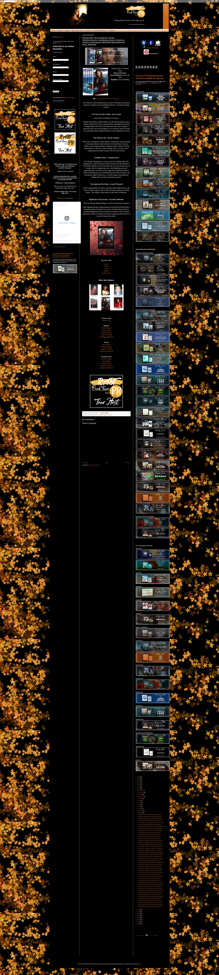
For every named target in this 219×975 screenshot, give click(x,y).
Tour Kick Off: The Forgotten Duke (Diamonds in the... (150, 820)
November (140, 792)
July (139, 800)
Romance (111, 414)
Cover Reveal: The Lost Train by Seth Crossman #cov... (151, 822)
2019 (138, 909)
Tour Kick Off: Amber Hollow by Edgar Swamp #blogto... (151, 896)
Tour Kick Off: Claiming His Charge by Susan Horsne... (150, 840)
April (139, 806)
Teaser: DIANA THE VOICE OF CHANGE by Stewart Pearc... (152, 826)
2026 (138, 777)
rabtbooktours (69, 240)
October (140, 794)
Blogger (139, 964)
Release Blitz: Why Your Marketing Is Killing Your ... (150, 880)
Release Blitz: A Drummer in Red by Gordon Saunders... (151, 884)
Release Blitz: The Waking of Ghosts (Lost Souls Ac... (150, 850)
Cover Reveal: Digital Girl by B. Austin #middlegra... (150, 824)
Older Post (127, 462)
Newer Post (85, 462)
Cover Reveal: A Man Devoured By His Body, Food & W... (151, 890)
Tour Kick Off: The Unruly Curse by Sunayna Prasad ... (150, 864)
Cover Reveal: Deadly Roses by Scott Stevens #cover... (151, 872)
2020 (138, 789)
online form (60, 37)
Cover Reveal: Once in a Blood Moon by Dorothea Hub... (151, 852)
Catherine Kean (106, 332)
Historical (88, 414)
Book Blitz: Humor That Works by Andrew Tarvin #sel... (150, 902)
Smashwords (106, 273)
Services (67, 30)
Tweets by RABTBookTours (59, 246)
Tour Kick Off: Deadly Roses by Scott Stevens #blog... (150, 830)
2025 (138, 779)
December (140, 790)
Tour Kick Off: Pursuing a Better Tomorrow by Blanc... (150, 898)
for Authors (59, 42)
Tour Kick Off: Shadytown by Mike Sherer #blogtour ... (150, 844)
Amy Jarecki (106, 330)
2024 (138, 781)
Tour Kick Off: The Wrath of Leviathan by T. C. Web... (150, 866)
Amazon (106, 264)
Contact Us (89, 30)
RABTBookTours (58, 240)
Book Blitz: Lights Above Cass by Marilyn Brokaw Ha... (150, 818)
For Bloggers (111, 30)
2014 (138, 919)
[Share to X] (104, 413)
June (139, 802)
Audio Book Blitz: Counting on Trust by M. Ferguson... (150, 882)
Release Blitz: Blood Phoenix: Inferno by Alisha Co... (150, 906)
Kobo (106, 269)
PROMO (100, 414)
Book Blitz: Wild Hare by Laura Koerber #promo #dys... (150, 904)
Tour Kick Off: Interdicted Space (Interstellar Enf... (149, 834)
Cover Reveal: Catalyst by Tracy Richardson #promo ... (151, 888)
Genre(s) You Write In (58, 79)
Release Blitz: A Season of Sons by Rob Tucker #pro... (150, 870)
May (139, 804)
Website (55, 72)
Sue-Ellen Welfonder (106, 337)
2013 (138, 921)
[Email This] (101, 413)
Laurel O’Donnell (106, 335)
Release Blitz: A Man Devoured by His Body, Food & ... (150, 868)
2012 (138, 923)
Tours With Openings (100, 30)
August (140, 798)
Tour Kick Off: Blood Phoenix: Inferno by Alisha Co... (150, 894)
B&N (106, 266)
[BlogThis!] (103, 413)
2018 (138, 911)
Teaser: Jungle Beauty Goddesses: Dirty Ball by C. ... (150, 838)
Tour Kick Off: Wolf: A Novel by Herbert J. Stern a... (149, 832)
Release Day (105, 414)
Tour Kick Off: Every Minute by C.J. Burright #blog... (150, 874)
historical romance (94, 414)
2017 (138, 913)
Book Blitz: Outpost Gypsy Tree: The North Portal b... (150, 856)
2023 (138, 783)
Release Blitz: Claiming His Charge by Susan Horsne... (151, 846)
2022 (138, 785)
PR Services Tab (148, 82)
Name (54, 56)
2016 (138, 915)
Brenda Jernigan (106, 328)
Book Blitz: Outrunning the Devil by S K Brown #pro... (150, 900)
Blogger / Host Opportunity (69, 97)
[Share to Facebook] (106, 413)
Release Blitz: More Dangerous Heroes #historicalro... (150, 828)
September (141, 796)
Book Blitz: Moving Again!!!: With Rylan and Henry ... (150, 814)
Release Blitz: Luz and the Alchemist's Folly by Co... (150, 878)
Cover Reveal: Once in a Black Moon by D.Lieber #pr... (150, 876)
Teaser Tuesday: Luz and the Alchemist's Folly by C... (150, 892)
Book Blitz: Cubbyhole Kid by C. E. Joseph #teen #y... (150, 886)
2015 (138, 917)
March (139, 808)
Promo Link (106, 320)
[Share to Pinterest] (108, 413)
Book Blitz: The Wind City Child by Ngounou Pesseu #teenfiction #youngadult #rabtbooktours (63, 255)
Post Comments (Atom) (94, 465)
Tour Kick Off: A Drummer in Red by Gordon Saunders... (151, 858)
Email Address (56, 64)
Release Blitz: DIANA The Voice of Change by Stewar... (150, 854)
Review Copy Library (77, 30)
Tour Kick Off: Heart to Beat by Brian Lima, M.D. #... (150, 860)
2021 (138, 787)
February (140, 810)
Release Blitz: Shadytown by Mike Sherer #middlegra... (151, 848)
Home (53, 30)
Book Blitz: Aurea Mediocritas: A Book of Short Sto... (150, 816)
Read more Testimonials (65, 198)
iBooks (106, 271)
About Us (59, 30)
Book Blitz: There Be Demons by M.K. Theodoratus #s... (151, 862)
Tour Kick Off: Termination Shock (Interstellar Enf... (149, 836)
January (140, 812)
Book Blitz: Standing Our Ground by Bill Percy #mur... (150, 842)
